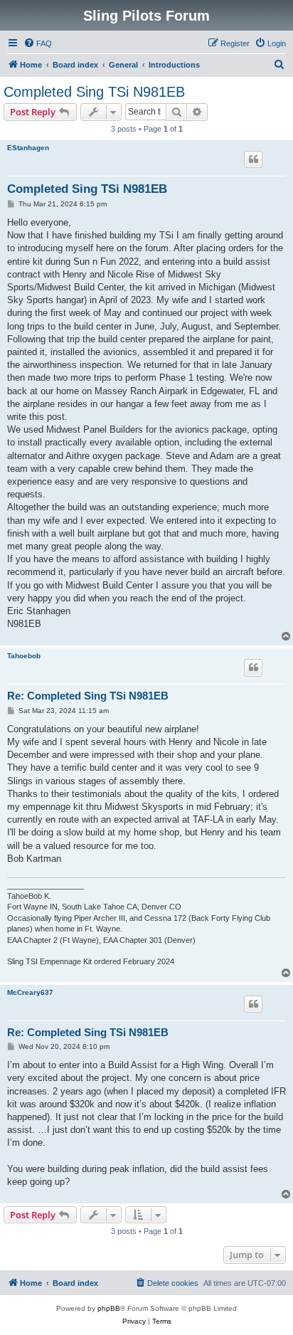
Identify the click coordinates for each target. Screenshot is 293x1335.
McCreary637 (30, 992)
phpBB (108, 1308)
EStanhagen (28, 148)
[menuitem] (37, 43)
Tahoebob (24, 656)
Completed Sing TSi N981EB (94, 92)
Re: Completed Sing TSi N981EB (88, 696)
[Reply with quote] (253, 159)
